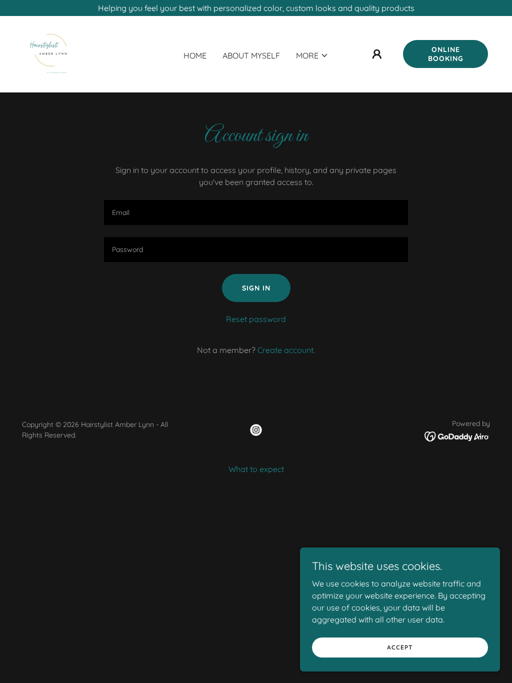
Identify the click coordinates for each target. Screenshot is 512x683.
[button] (312, 56)
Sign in (256, 288)
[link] (50, 53)
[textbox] (256, 212)
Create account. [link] (286, 350)
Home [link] (195, 55)
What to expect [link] (256, 469)
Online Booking (446, 54)
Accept (400, 647)
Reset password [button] (256, 319)
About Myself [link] (251, 55)
